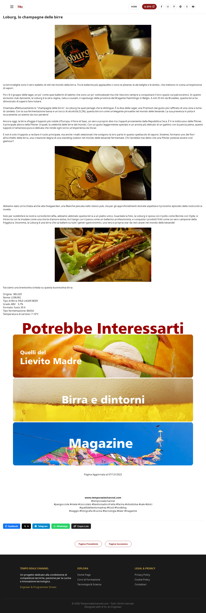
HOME (134, 6)
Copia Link (83, 526)
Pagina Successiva (118, 544)
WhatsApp (62, 526)
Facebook (13, 526)
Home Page (84, 574)
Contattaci (140, 584)
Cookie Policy (142, 579)
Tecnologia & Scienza (89, 584)
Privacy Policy (142, 574)
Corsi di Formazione (88, 579)
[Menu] (11, 6)
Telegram (43, 526)
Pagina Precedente (88, 544)
